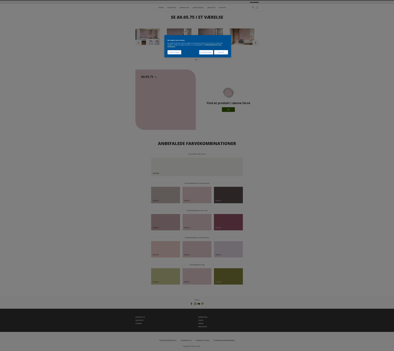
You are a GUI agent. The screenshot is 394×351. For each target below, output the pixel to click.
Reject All (221, 52)
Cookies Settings (174, 52)
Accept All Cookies (206, 52)
